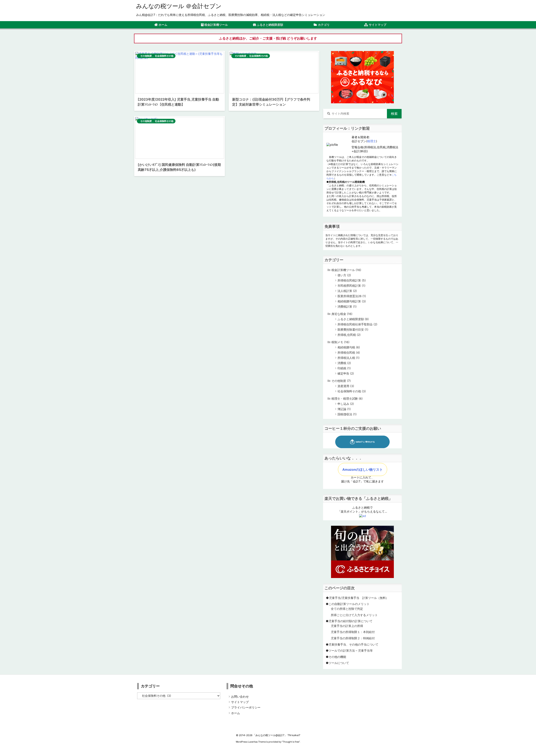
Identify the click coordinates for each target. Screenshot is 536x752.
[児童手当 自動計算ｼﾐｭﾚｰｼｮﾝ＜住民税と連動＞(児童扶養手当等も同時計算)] (179, 72)
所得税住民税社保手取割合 (357, 324)
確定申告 (346, 373)
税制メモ (340, 342)
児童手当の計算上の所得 (347, 626)
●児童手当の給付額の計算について (349, 621)
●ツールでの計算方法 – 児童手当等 (349, 650)
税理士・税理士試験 (347, 398)
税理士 (371, 141)
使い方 (344, 275)
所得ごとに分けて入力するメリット (354, 615)
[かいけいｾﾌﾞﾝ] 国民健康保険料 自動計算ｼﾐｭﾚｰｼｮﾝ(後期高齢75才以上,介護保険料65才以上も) (179, 167)
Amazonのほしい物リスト (362, 469)
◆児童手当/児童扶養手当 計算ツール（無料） (357, 598)
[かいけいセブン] (179, 138)
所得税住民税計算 (352, 280)
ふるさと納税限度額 (353, 319)
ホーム (235, 713)
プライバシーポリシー (245, 707)
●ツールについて (337, 663)
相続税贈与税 (349, 347)
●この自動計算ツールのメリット (348, 604)
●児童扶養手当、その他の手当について (352, 644)
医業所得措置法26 (352, 296)
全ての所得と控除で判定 (347, 608)
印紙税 (344, 368)
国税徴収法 (347, 414)
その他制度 (146, 55)
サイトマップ (240, 702)
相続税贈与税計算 (352, 301)
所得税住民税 (349, 352)
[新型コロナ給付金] (273, 72)
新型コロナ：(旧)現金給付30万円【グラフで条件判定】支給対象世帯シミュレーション (271, 101)
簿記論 (344, 409)
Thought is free (291, 741)
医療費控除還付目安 (353, 329)
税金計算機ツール (346, 270)
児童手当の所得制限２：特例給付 (353, 638)
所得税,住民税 (349, 334)
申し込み (346, 403)
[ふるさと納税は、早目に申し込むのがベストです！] (362, 77)
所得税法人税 (348, 357)
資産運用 (346, 386)
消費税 (344, 363)
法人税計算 (347, 291)
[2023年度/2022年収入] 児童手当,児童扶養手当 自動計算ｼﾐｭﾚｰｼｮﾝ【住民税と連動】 (178, 101)
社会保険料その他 (164, 55)
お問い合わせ (240, 696)
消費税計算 (347, 306)
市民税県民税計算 (351, 285)
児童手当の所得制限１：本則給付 (353, 632)
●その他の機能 (336, 657)
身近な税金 (341, 314)
